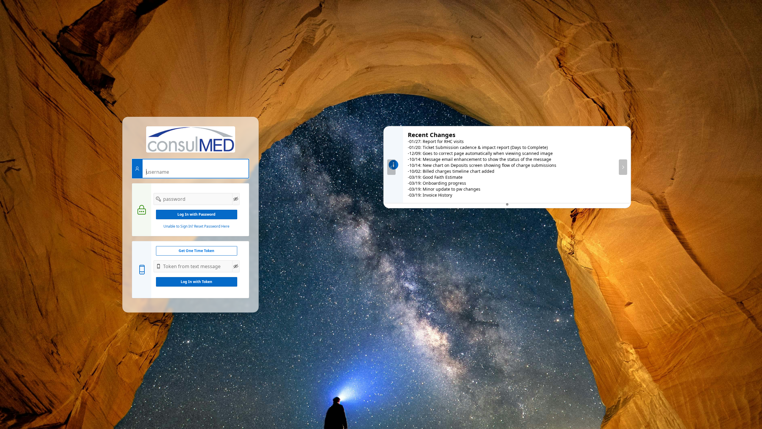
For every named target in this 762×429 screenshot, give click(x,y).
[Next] (623, 167)
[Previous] (391, 167)
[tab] (507, 204)
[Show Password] (236, 199)
